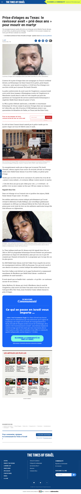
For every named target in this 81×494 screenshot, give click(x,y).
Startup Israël (8, 473)
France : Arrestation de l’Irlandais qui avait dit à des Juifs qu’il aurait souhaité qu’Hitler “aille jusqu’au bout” (44, 390)
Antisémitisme (47, 426)
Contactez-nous (33, 470)
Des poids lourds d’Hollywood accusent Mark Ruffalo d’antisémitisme (21, 369)
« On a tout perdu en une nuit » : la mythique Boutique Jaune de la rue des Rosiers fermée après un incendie (44, 370)
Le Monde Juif (7, 465)
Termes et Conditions (34, 460)
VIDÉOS (5, 476)
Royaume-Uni (32, 426)
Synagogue (6, 427)
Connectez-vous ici (47, 438)
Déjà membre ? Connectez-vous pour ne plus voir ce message (27, 343)
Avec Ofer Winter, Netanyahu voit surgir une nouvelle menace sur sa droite (21, 390)
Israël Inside (7, 468)
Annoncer (32, 468)
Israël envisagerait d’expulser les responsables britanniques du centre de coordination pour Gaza (10, 390)
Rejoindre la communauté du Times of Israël (27, 338)
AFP (5, 40)
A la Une (6, 478)
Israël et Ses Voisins (8, 426)
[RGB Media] (41, 491)
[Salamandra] (54, 491)
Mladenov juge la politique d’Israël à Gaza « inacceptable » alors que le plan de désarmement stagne (33, 390)
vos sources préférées (46, 35)
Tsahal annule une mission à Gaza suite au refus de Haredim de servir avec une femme (10, 369)
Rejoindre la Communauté (56, 2)
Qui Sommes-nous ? (34, 465)
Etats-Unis (25, 426)
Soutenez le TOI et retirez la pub (73, 2)
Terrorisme (39, 426)
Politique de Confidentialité (36, 463)
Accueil (6, 460)
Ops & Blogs (7, 470)
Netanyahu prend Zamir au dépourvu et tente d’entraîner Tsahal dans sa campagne (33, 369)
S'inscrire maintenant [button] (44, 434)
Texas (12, 427)
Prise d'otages (18, 426)
